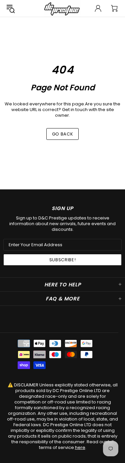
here (80, 447)
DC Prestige (62, 8)
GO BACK (62, 134)
